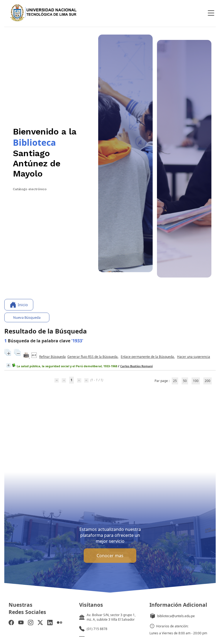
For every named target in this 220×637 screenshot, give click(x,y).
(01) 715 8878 (97, 629)
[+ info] (8, 365)
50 (185, 381)
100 (196, 381)
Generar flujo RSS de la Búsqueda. (92, 356)
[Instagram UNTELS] (30, 623)
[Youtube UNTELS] (21, 623)
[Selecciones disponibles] (34, 356)
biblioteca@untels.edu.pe (176, 616)
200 (207, 381)
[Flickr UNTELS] (59, 623)
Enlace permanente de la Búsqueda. (148, 356)
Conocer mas (110, 556)
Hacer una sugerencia (193, 356)
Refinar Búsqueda (52, 356)
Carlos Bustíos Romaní (136, 366)
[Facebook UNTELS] (11, 623)
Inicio (23, 304)
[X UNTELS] (40, 623)
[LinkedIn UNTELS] (50, 623)
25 (175, 381)
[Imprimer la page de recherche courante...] (27, 356)
